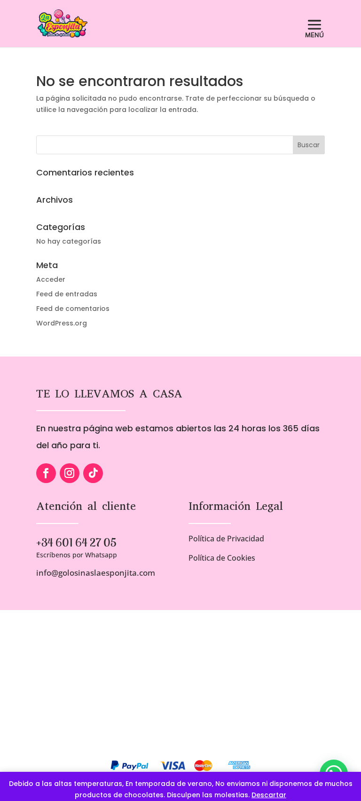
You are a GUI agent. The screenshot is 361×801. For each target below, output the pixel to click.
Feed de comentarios (73, 308)
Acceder (50, 279)
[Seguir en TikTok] (93, 473)
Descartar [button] (268, 795)
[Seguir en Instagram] (69, 473)
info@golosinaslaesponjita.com (95, 572)
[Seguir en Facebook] (46, 473)
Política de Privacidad (226, 538)
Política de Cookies (221, 558)
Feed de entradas (66, 294)
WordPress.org (61, 323)
